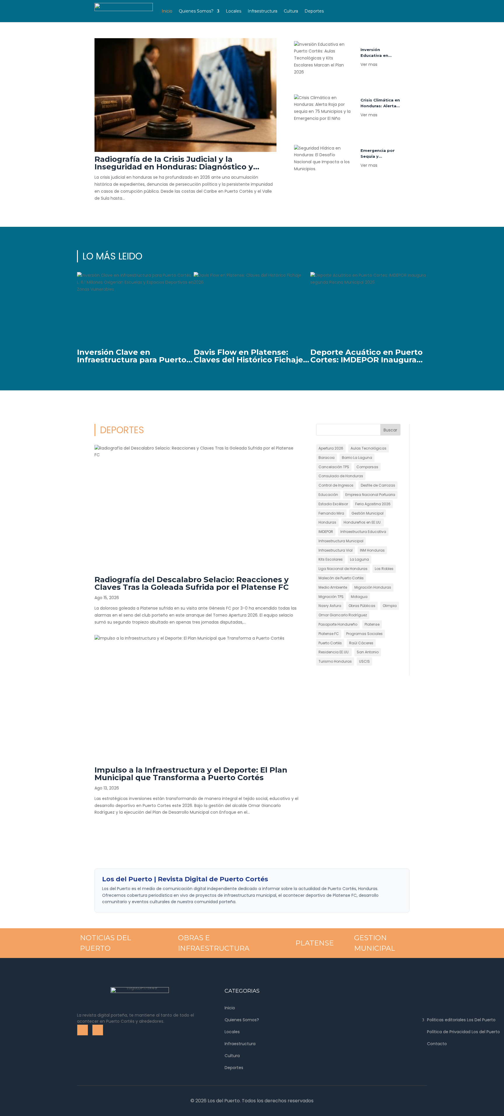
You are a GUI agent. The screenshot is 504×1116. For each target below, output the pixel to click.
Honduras (327, 522)
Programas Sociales (364, 633)
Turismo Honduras (335, 661)
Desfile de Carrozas (378, 485)
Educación (328, 494)
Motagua (359, 596)
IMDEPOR (325, 531)
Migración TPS (331, 596)
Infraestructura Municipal (340, 540)
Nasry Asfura (329, 605)
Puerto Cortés (330, 643)
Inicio (167, 11)
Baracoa (326, 457)
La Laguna (359, 559)
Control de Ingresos (336, 485)
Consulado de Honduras (340, 475)
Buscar (390, 430)
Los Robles (384, 568)
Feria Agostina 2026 (373, 503)
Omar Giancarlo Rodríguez (342, 615)
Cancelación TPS (333, 466)
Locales (233, 11)
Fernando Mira (331, 513)
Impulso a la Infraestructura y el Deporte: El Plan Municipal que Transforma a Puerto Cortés (190, 773)
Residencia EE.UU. (333, 652)
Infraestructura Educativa (363, 531)
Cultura (291, 11)
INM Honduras (372, 550)
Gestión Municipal (367, 513)
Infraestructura (262, 11)
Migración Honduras (372, 587)
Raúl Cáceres (361, 643)
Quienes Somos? (196, 11)
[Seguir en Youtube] (360, 4)
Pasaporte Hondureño (337, 624)
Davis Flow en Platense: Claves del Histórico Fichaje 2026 (248, 360)
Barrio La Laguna (357, 457)
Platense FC (328, 633)
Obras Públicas (362, 605)
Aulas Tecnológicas (368, 448)
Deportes (314, 11)
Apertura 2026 (330, 448)
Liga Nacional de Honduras (343, 568)
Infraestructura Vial (335, 550)
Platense (372, 624)
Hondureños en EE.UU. (363, 522)
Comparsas (367, 466)
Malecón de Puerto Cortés (341, 577)
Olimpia (390, 605)
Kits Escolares (330, 559)
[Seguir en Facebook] (348, 4)
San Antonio (368, 652)
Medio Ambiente (332, 587)
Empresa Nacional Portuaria (370, 494)
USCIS (364, 661)
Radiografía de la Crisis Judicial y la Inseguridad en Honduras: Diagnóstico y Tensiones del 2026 (173, 167)
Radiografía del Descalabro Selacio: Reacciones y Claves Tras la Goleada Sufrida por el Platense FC (191, 583)
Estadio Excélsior (333, 503)
